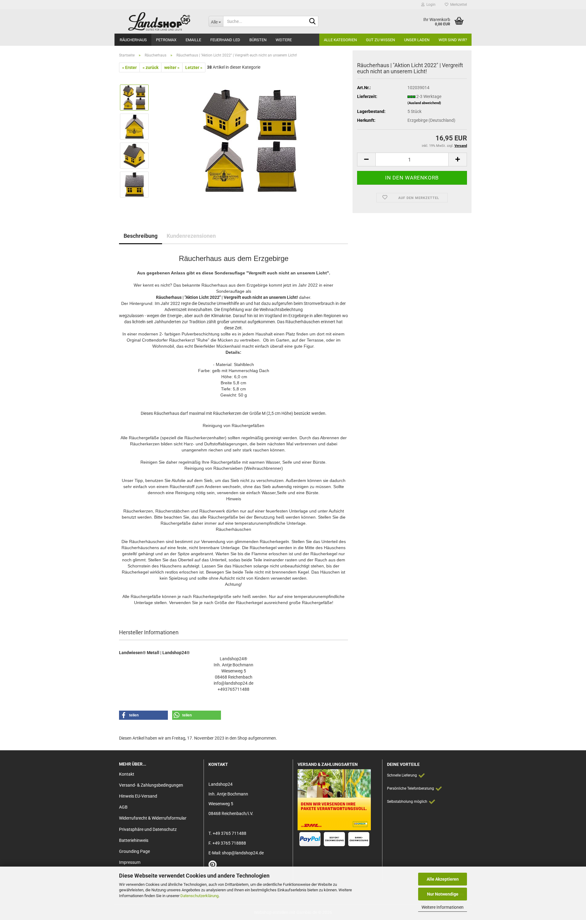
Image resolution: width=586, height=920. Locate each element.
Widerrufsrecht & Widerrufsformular (152, 818)
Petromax (166, 40)
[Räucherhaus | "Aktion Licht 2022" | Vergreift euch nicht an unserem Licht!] (251, 140)
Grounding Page (134, 851)
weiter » (171, 67)
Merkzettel (457, 4)
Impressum (129, 862)
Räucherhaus (133, 40)
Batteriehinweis (133, 840)
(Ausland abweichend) (424, 103)
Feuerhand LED (225, 40)
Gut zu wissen (380, 40)
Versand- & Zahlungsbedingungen (151, 785)
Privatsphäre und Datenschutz (148, 829)
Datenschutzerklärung (199, 895)
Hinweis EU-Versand (138, 796)
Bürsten (257, 40)
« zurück (150, 67)
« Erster (129, 67)
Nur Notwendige (442, 894)
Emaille (193, 40)
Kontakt (126, 774)
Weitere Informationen (442, 907)
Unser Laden (416, 40)
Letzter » (193, 67)
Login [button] (430, 4)
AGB (123, 807)
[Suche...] (312, 21)
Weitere (284, 40)
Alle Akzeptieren (443, 879)
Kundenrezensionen (191, 236)
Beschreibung (140, 236)
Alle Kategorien (340, 40)
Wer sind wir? (453, 40)
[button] (366, 159)
